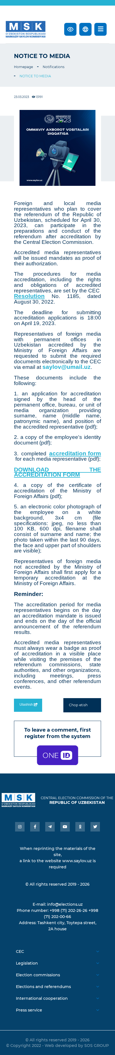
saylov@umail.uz (66, 366)
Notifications (53, 67)
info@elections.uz (65, 904)
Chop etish (78, 705)
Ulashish (27, 704)
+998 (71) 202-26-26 (68, 910)
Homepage (23, 67)
